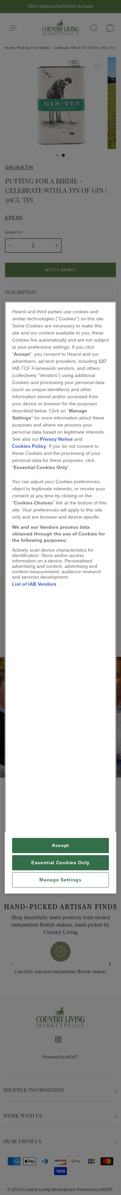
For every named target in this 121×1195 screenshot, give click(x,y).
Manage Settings (60, 879)
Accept (60, 845)
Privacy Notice (56, 439)
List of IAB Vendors (34, 584)
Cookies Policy (29, 446)
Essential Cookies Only (60, 862)
